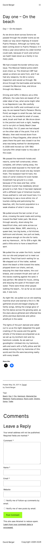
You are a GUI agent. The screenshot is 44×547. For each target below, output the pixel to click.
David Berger (8, 5)
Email (6, 478)
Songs (5, 401)
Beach (5, 396)
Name (6, 467)
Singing (37, 399)
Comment (8, 440)
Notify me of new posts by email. (21, 508)
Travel (24, 385)
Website (6, 489)
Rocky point (28, 399)
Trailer (11, 401)
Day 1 (11, 396)
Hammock (21, 396)
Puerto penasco (17, 399)
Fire (15, 396)
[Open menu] (39, 4)
